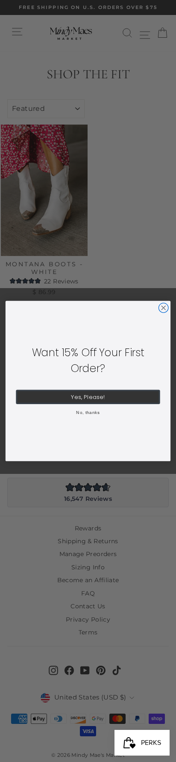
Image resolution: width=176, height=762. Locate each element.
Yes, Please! (88, 397)
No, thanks (88, 412)
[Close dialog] (163, 308)
